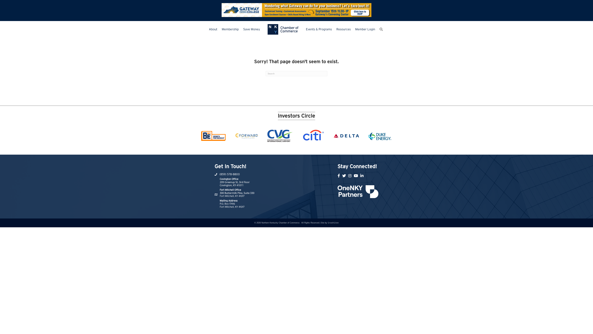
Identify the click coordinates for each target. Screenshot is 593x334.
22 (335, 149)
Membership (230, 29)
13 (302, 149)
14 (306, 149)
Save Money (251, 29)
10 (291, 149)
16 (313, 149)
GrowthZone (333, 223)
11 (295, 149)
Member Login (365, 29)
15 (309, 149)
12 (298, 149)
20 (328, 149)
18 (321, 149)
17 (317, 149)
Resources (343, 29)
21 (332, 149)
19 (324, 149)
